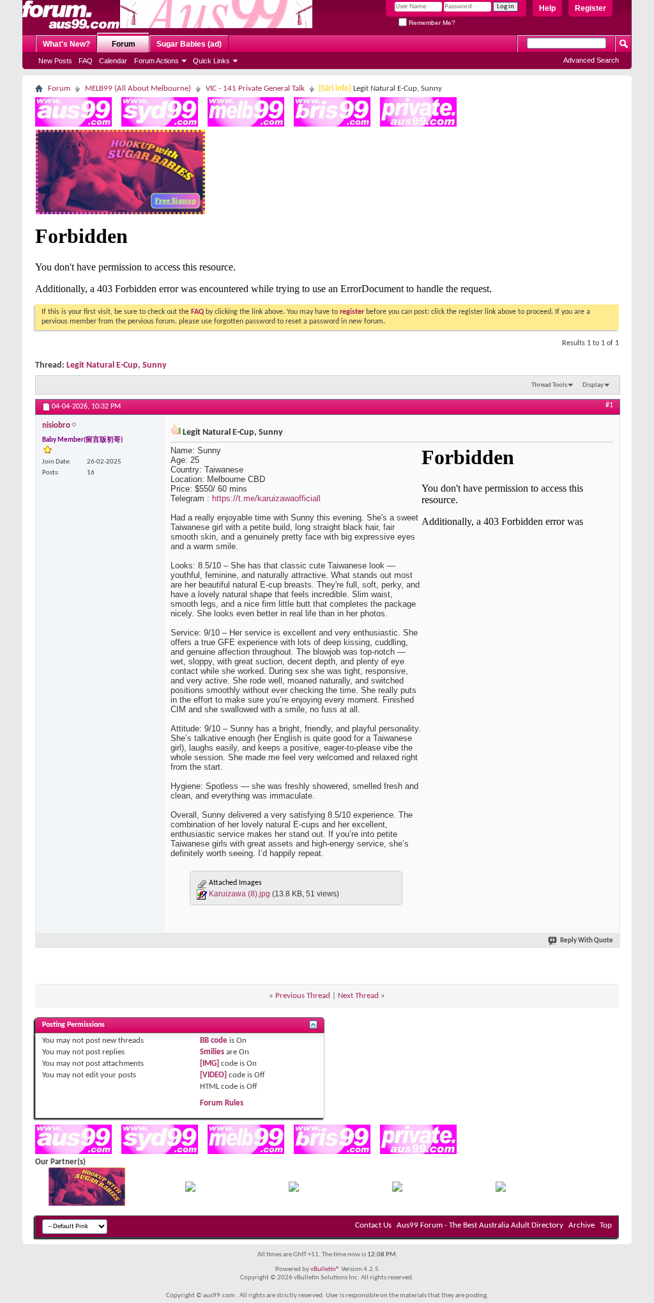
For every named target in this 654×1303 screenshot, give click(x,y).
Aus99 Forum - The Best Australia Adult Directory (480, 1225)
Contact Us (373, 1225)
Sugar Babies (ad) (189, 44)
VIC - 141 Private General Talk (255, 88)
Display (593, 385)
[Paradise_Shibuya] (501, 1189)
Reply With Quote (586, 940)
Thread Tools (549, 385)
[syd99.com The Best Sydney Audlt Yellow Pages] (159, 124)
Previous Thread (302, 996)
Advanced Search (591, 60)
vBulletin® (325, 1269)
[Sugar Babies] (120, 212)
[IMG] (209, 1063)
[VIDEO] (213, 1075)
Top (606, 1225)
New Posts (55, 61)
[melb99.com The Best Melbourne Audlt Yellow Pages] (246, 124)
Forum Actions (156, 61)
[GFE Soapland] (397, 1189)
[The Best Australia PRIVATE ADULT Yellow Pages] (418, 124)
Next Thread (358, 996)
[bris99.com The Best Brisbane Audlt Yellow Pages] (332, 124)
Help (547, 8)
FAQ (86, 61)
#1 (609, 405)
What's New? (66, 44)
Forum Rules (221, 1103)
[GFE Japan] (294, 1189)
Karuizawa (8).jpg (239, 893)
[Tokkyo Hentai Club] (190, 1189)
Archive (581, 1225)
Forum (123, 44)
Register (590, 8)
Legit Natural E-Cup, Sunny (116, 365)
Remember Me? (431, 22)
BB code (213, 1040)
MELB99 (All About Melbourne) (138, 88)
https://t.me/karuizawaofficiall (266, 498)
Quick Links (211, 61)
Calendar (113, 61)
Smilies (212, 1052)
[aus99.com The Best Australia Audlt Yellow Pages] (73, 124)
